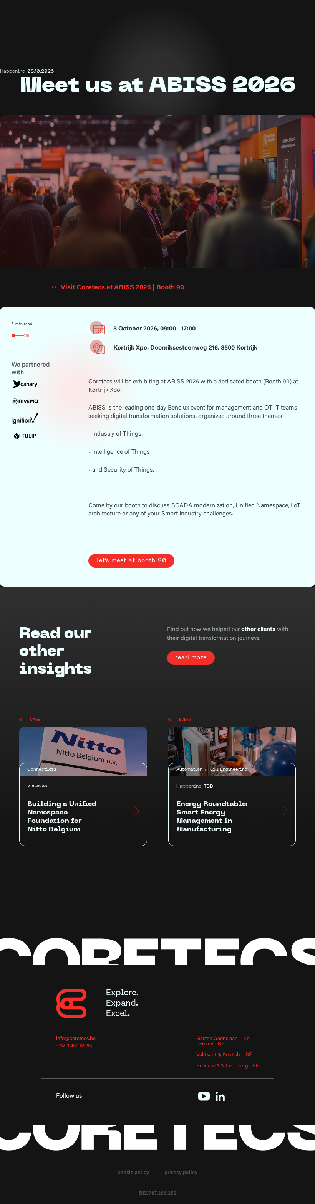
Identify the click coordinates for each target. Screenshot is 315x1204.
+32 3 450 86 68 (74, 1046)
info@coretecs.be (76, 1039)
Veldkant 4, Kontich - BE (224, 1055)
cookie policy (133, 1173)
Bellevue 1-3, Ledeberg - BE (227, 1066)
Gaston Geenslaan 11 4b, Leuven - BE (223, 1042)
